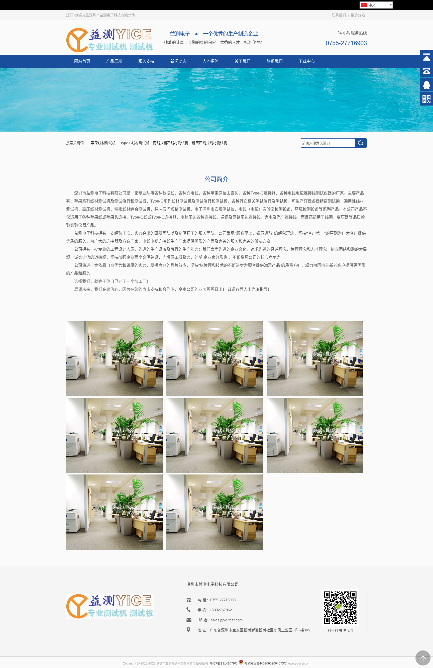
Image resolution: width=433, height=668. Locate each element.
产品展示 (114, 61)
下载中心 (307, 61)
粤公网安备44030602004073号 (265, 663)
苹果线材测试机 (104, 143)
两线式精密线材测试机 (170, 143)
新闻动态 (178, 61)
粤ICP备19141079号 (224, 663)
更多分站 (358, 15)
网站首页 (82, 61)
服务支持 (146, 61)
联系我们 (339, 15)
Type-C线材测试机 (134, 143)
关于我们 (243, 61)
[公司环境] (114, 395)
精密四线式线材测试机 (209, 143)
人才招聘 (210, 61)
